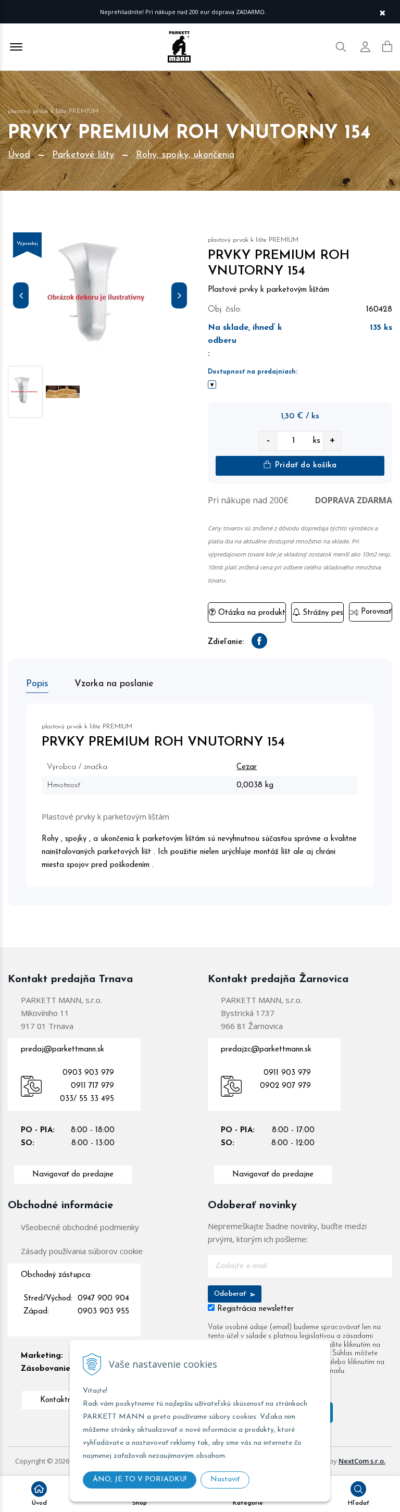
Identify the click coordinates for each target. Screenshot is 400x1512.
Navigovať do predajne (73, 1175)
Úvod (19, 155)
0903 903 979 (88, 1073)
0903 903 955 (103, 1312)
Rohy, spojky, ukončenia (185, 155)
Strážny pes (321, 613)
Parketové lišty (83, 155)
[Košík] (387, 46)
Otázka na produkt (250, 613)
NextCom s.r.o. (362, 1461)
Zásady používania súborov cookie (82, 1251)
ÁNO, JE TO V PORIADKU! (139, 1479)
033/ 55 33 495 (87, 1099)
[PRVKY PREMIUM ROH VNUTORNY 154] (100, 297)
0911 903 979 (287, 1073)
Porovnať (374, 612)
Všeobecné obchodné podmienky (80, 1227)
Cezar (246, 767)
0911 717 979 (92, 1086)
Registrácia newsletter (255, 1309)
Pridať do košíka (304, 465)
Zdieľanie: (226, 642)
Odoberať (231, 1294)
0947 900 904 (103, 1299)
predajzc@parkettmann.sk (266, 1050)
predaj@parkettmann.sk (62, 1050)
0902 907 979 (285, 1086)
